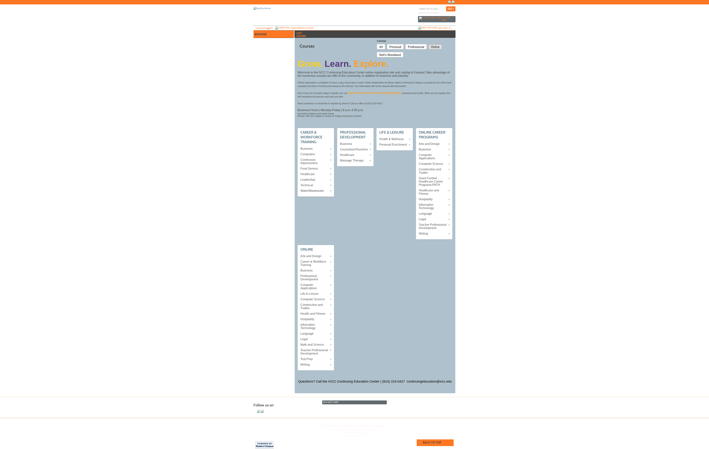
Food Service (309, 168)
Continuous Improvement (308, 161)
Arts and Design (429, 143)
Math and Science (312, 344)
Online (435, 47)
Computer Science (431, 163)
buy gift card (446, 18)
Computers (307, 154)
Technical (306, 185)
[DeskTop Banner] (262, 8)
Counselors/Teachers (354, 149)
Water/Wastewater (312, 190)
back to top (432, 442)
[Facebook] (449, 2)
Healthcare (307, 174)
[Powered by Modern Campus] (264, 444)
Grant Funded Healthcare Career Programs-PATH (431, 181)
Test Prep (306, 359)
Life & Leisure (309, 293)
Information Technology (426, 206)
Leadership (307, 179)
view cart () (444, 28)
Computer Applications (427, 156)
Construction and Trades (430, 171)
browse (261, 34)
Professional (416, 47)
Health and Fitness (312, 313)
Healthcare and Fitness (429, 192)
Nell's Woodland (390, 54)
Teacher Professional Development (432, 226)
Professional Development (309, 277)
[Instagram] (453, 2)
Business (306, 148)
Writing (423, 233)
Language (425, 213)
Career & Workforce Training (313, 263)
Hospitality (426, 199)
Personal (395, 47)
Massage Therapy (352, 160)
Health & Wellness (391, 139)
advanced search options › (429, 13)
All (381, 47)
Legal (422, 219)
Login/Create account (302, 28)
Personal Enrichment (393, 144)
